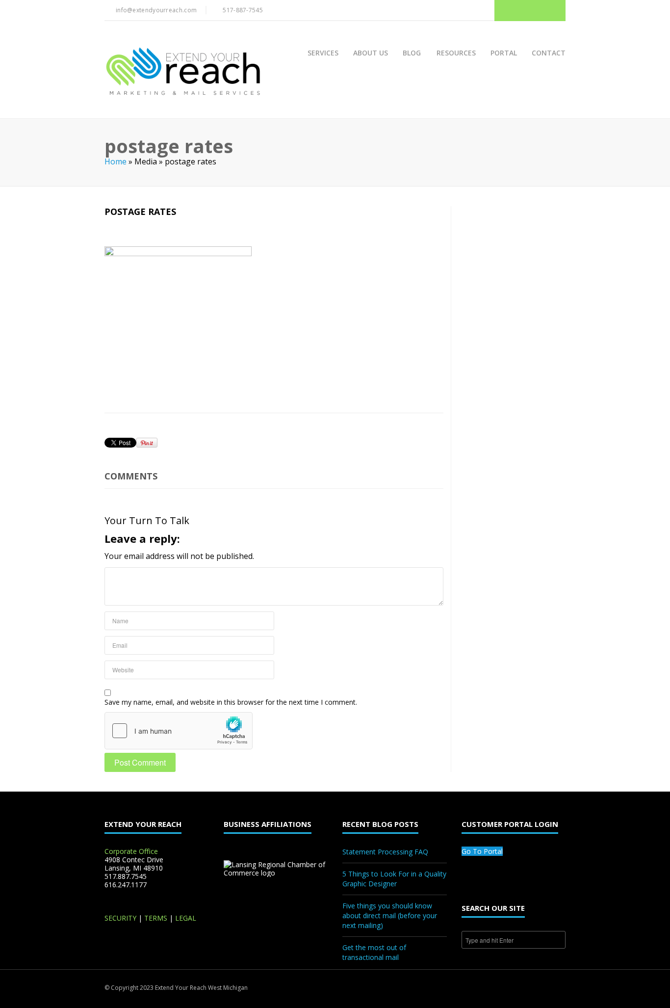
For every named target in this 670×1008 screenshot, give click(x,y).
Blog (412, 52)
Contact (549, 52)
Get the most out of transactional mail (374, 952)
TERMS (155, 918)
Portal (503, 52)
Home (115, 161)
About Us (370, 52)
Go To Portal (482, 851)
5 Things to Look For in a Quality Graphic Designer (394, 878)
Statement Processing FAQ (385, 851)
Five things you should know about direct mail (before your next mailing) (389, 915)
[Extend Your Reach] (182, 72)
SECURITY (120, 918)
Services (323, 52)
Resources (456, 52)
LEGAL (185, 918)
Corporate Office (131, 851)
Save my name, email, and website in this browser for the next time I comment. (230, 702)
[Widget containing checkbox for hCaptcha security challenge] (178, 730)
